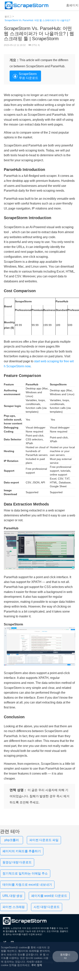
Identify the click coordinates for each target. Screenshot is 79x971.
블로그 (8, 16)
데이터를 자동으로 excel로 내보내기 (27, 884)
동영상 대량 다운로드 (17, 862)
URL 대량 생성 (12, 895)
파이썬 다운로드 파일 (43, 840)
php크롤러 (11, 840)
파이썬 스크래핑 (13, 907)
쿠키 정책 (36, 965)
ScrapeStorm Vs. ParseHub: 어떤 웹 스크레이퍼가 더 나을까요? (37, 20)
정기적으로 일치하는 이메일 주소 (25, 873)
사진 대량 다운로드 (47, 907)
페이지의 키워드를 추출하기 (21, 851)
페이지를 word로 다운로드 (49, 895)
